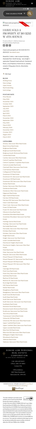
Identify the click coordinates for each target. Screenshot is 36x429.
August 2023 (7, 134)
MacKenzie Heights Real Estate (13, 243)
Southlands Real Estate (10, 304)
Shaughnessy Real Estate (10, 290)
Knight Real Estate (8, 235)
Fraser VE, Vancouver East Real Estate (15, 210)
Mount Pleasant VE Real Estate (12, 257)
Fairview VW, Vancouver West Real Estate (16, 200)
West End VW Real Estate (11, 330)
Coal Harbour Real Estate (11, 169)
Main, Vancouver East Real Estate (13, 252)
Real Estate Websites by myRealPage (18, 385)
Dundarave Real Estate (10, 188)
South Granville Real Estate (11, 294)
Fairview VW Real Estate (10, 198)
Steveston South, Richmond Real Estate (15, 309)
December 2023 (8, 130)
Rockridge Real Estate (10, 283)
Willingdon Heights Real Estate (13, 335)
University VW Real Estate (11, 318)
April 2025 (6, 113)
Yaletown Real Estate (9, 339)
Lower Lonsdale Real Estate (11, 240)
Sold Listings (7, 90)
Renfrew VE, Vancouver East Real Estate (15, 280)
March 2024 (7, 125)
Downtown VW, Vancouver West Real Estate (17, 181)
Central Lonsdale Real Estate (12, 165)
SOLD (32, 8)
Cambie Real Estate (9, 155)
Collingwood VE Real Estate (11, 172)
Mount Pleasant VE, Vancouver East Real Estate (18, 259)
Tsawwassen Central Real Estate (13, 316)
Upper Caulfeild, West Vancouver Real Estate (17, 325)
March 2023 (7, 137)
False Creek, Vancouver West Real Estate (16, 205)
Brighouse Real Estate (10, 148)
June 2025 (6, 111)
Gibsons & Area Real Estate (11, 212)
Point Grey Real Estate (10, 271)
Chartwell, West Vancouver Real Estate (15, 167)
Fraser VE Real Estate (9, 207)
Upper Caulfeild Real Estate (11, 323)
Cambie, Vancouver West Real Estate (14, 158)
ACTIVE (24, 8)
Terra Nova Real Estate (10, 313)
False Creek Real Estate (10, 202)
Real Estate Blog (8, 88)
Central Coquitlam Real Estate (12, 160)
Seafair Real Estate (9, 287)
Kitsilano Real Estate (13, 43)
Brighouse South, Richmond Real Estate (15, 153)
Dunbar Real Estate (9, 184)
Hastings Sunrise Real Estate (12, 221)
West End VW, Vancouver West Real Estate (16, 332)
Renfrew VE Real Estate (10, 278)
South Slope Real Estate (10, 297)
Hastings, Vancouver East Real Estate (14, 224)
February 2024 (7, 127)
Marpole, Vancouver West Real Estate (15, 254)
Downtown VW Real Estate (11, 179)
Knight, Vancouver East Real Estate (14, 238)
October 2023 (7, 132)
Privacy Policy (28, 384)
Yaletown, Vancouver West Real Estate (15, 342)
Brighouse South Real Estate (12, 151)
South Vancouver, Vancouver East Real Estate (17, 302)
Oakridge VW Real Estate (11, 269)
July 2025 (6, 108)
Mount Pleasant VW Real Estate (13, 261)
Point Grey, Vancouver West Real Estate (15, 273)
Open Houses (7, 85)
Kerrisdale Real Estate (10, 226)
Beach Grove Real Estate (10, 146)
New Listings (7, 83)
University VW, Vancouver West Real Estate (16, 320)
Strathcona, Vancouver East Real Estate (15, 311)
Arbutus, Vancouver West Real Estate (14, 143)
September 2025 (8, 106)
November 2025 (8, 101)
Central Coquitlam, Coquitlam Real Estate (16, 162)
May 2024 (6, 123)
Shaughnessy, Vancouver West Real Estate (16, 292)
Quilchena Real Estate (10, 276)
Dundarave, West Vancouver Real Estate (15, 191)
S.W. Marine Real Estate (10, 285)
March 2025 (7, 115)
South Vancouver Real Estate (12, 299)
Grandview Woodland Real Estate (13, 214)
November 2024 (8, 118)
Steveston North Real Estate (12, 306)
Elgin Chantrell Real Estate (11, 195)
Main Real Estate (8, 250)
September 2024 (8, 120)
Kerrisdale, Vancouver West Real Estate (15, 228)
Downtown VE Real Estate (11, 174)
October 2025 (7, 104)
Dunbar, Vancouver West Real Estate (14, 186)
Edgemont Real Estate (10, 193)
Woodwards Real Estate (10, 337)
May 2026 (6, 99)
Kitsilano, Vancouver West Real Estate (15, 233)
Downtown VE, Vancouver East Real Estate (16, 177)
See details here (15, 52)
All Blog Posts (7, 80)
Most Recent (7, 97)
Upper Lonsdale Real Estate (11, 328)
